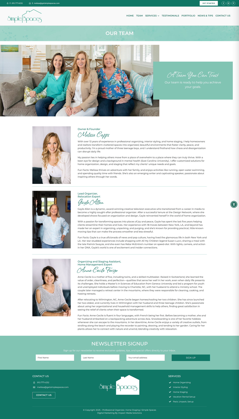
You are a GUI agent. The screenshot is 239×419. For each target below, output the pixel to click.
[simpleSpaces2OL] (24, 10)
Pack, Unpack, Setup (183, 401)
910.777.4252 (43, 382)
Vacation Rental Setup (184, 397)
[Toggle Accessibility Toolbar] (234, 204)
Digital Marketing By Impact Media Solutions (119, 413)
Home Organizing (182, 382)
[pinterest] (233, 3)
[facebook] (223, 3)
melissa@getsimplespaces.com (53, 387)
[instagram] (228, 3)
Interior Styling (180, 387)
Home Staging (180, 392)
